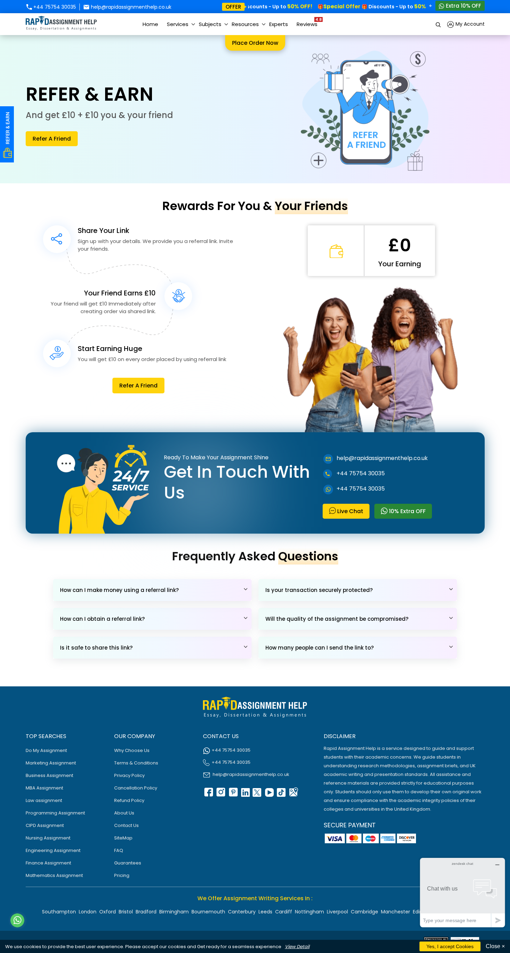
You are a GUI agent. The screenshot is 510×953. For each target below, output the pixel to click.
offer (233, 6)
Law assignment (44, 800)
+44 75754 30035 (54, 6)
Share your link (103, 230)
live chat (349, 511)
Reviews (309, 22)
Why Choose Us (132, 750)
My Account (469, 23)
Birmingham (174, 911)
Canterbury (242, 911)
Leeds (265, 911)
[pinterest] (232, 794)
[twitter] (257, 794)
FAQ (118, 850)
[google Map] (293, 794)
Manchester (395, 911)
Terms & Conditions (136, 763)
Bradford (146, 911)
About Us (124, 813)
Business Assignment (49, 775)
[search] (438, 24)
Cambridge (364, 911)
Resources (245, 24)
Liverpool (337, 911)
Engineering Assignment (53, 850)
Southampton (59, 911)
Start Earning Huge (110, 348)
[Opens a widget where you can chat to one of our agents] (462, 892)
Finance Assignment (48, 863)
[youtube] (269, 794)
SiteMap (123, 838)
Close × (495, 946)
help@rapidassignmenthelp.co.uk (130, 6)
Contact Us (126, 825)
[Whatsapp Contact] (18, 920)
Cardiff (283, 911)
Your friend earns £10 (120, 293)
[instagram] (220, 794)
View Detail (297, 946)
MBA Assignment (44, 788)
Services (177, 24)
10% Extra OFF (407, 511)
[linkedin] (244, 794)
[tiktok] (281, 794)
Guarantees (127, 863)
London (87, 911)
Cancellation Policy (135, 788)
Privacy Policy (129, 775)
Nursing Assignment (48, 838)
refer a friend (52, 139)
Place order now (255, 43)
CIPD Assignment (45, 825)
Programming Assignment (55, 813)
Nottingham (309, 911)
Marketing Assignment (51, 763)
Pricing (121, 875)
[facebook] (208, 794)
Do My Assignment (46, 750)
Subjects (210, 24)
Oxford (107, 911)
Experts (278, 24)
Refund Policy (129, 800)
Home (150, 24)
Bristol (126, 911)
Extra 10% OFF (462, 5)
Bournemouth (208, 911)
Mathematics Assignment (54, 875)
